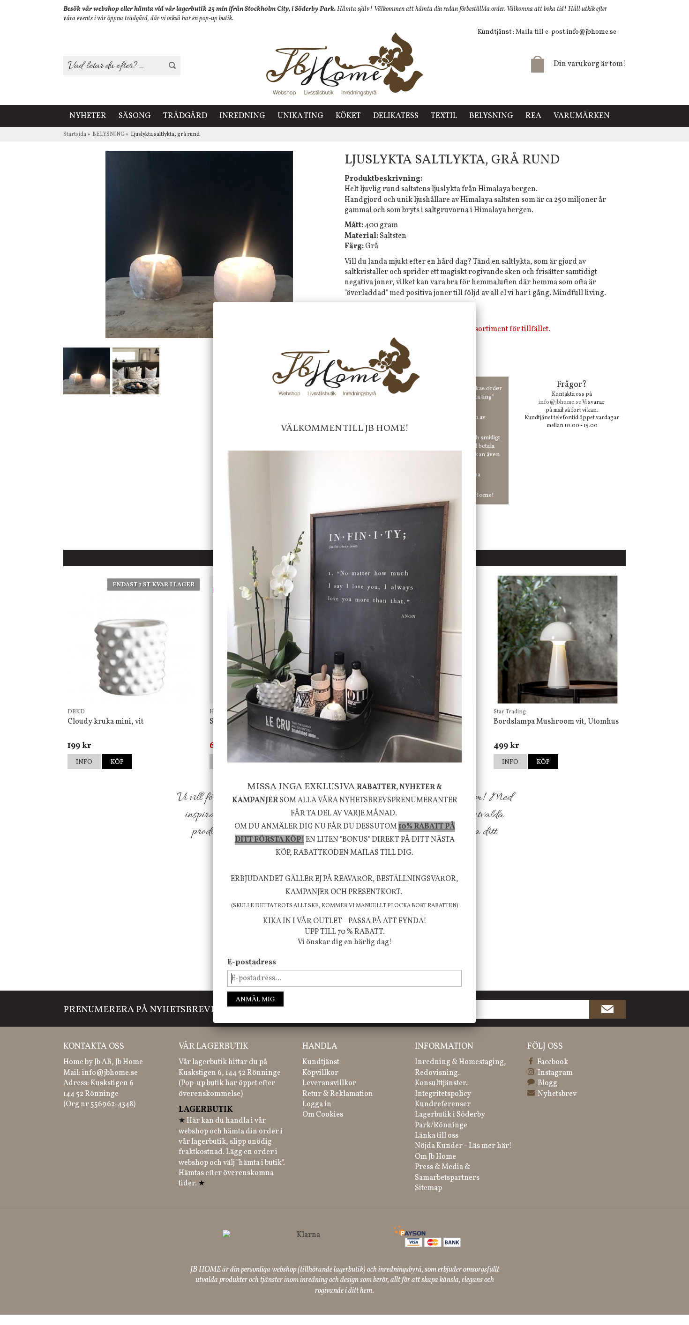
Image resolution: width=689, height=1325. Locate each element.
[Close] (475, 302)
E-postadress (251, 962)
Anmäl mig (255, 999)
